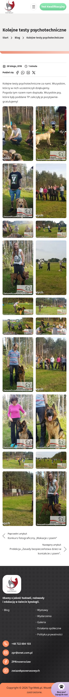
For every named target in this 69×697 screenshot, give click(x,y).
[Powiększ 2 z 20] (62, 110)
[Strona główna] (9, 6)
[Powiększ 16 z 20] (62, 398)
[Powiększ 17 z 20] (29, 455)
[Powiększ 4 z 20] (62, 167)
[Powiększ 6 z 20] (62, 224)
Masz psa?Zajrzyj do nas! (61, 693)
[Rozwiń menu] (33, 6)
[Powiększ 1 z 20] (29, 110)
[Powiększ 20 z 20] (62, 475)
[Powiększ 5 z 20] (29, 224)
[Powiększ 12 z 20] (62, 321)
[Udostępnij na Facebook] (17, 73)
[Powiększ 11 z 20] (29, 321)
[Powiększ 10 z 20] (62, 301)
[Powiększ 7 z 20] (29, 244)
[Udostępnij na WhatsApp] (23, 73)
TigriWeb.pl (35, 687)
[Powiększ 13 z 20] (29, 341)
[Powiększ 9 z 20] (29, 301)
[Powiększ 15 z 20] (29, 398)
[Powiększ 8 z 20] (62, 244)
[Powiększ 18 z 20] (62, 455)
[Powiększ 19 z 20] (29, 475)
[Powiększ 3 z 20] (29, 167)
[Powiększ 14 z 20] (62, 341)
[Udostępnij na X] (34, 73)
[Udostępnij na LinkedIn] (28, 73)
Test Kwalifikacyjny (53, 6)
